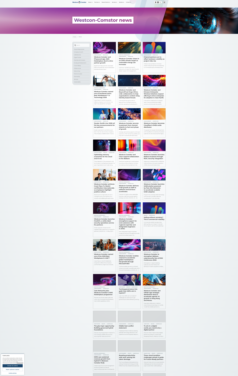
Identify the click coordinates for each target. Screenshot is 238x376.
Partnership (77, 76)
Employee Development (80, 63)
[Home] (79, 2)
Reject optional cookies (12, 369)
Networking (77, 71)
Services (76, 79)
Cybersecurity (77, 54)
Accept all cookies (12, 365)
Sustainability (77, 82)
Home (74, 36)
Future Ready (77, 65)
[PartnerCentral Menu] (164, 2)
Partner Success (78, 73)
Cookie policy (20, 362)
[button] (155, 2)
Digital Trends (77, 57)
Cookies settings (13, 373)
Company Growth (78, 52)
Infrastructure (77, 68)
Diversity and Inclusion (79, 60)
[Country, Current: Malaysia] (158, 2)
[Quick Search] (160, 2)
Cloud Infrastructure (79, 49)
